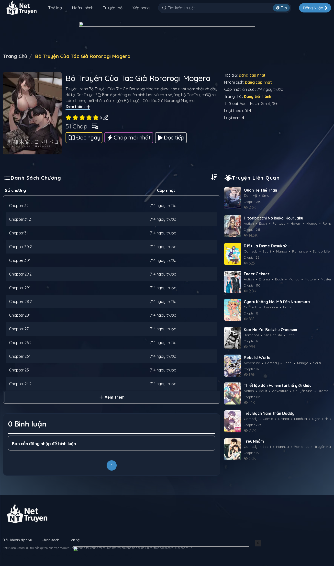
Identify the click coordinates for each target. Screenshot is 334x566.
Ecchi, (255, 103)
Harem (295, 223)
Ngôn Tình (320, 418)
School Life (321, 251)
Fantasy (278, 223)
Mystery (327, 279)
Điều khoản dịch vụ (17, 540)
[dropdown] (95, 125)
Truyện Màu (323, 446)
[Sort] (214, 177)
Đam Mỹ (250, 195)
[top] (318, 548)
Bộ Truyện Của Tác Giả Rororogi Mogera (124, 88)
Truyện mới (113, 7)
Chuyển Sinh (302, 391)
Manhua (300, 418)
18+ (275, 103)
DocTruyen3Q (89, 94)
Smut (266, 195)
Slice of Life (273, 335)
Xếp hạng (141, 7)
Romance (300, 251)
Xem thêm (75, 106)
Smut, (266, 103)
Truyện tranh (77, 88)
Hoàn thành (82, 7)
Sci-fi (317, 363)
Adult (263, 391)
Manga (311, 223)
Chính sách (50, 540)
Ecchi (263, 223)
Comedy (250, 251)
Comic (268, 418)
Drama (264, 279)
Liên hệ (74, 540)
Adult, (245, 103)
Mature (310, 279)
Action (249, 223)
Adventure (252, 363)
